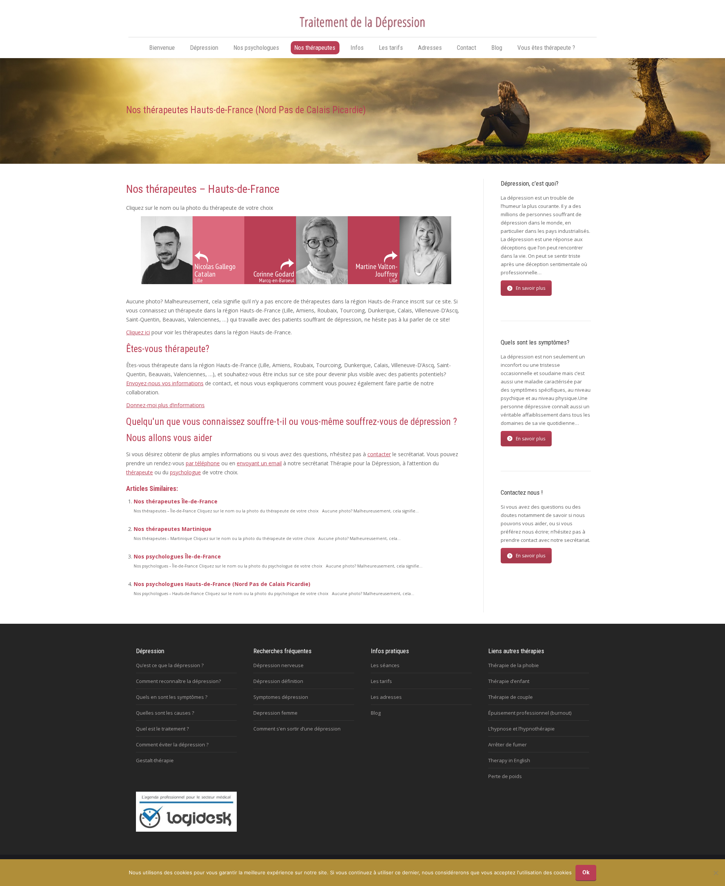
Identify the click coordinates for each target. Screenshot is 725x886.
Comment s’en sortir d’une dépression (297, 728)
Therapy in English (509, 760)
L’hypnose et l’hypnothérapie (521, 728)
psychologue (185, 472)
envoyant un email (259, 463)
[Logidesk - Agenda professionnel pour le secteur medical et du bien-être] (186, 829)
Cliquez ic (137, 332)
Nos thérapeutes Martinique (172, 528)
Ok (585, 872)
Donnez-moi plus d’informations (165, 405)
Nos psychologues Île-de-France (177, 556)
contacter (379, 454)
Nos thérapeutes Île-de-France (176, 501)
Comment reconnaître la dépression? (178, 681)
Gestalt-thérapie (155, 760)
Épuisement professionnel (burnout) (529, 712)
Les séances (385, 665)
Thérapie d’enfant (508, 681)
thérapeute (139, 472)
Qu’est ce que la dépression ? (170, 665)
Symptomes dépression (280, 697)
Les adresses (386, 697)
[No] (715, 873)
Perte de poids (505, 776)
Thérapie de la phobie (513, 665)
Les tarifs (381, 681)
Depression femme (275, 712)
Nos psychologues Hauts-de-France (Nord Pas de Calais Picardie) (222, 584)
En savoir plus (530, 288)
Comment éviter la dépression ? (172, 744)
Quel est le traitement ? (162, 728)
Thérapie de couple (510, 697)
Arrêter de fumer (507, 744)
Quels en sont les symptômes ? (171, 697)
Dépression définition (278, 681)
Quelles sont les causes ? (165, 712)
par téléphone (203, 463)
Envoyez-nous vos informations (165, 383)
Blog (376, 712)
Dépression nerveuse (278, 665)
